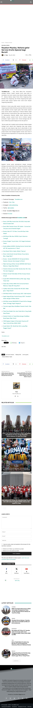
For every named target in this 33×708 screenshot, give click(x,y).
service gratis (25, 354)
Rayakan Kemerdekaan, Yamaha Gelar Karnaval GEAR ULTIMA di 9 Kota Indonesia (16, 468)
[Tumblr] (22, 698)
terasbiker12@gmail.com (19, 694)
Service (13, 651)
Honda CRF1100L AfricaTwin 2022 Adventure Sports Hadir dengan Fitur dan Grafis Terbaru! (24, 374)
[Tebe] (3, 55)
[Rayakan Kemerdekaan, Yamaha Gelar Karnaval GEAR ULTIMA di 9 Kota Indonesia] (16, 455)
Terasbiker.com (18, 199)
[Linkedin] (14, 698)
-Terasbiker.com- (6, 336)
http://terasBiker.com (16, 393)
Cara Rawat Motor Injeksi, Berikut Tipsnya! (14, 251)
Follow (16, 568)
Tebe (6, 55)
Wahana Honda (8, 42)
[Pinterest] (18, 698)
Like (6, 568)
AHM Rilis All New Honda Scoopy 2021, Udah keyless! (17, 293)
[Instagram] (10, 698)
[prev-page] (2, 508)
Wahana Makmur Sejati (7, 356)
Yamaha (16, 466)
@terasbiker (11, 208)
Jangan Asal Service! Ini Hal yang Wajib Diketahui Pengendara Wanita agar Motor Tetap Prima (21, 654)
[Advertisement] (16, 22)
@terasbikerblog (13, 205)
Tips (13, 640)
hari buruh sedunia (10, 354)
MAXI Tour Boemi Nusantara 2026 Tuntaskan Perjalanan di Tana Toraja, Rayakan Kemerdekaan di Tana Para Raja (16, 434)
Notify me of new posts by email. (11, 550)
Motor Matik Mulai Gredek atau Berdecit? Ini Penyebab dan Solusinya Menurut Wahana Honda (21, 643)
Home (3, 42)
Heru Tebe (12, 202)
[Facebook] (15, 396)
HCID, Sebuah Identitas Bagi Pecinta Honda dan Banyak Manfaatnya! (8, 374)
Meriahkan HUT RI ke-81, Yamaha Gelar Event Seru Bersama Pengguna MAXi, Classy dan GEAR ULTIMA (16, 501)
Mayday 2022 (18, 354)
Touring (16, 431)
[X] (17, 396)
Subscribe (26, 568)
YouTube (10, 213)
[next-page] (5, 508)
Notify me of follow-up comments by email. (13, 548)
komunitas (16, 498)
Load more (16, 660)
